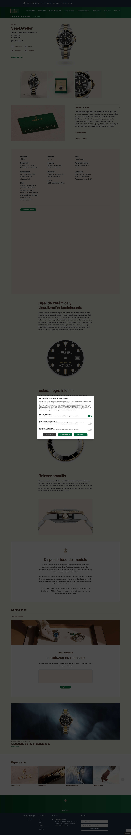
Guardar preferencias (65, 434)
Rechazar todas (49, 434)
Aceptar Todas (80, 434)
